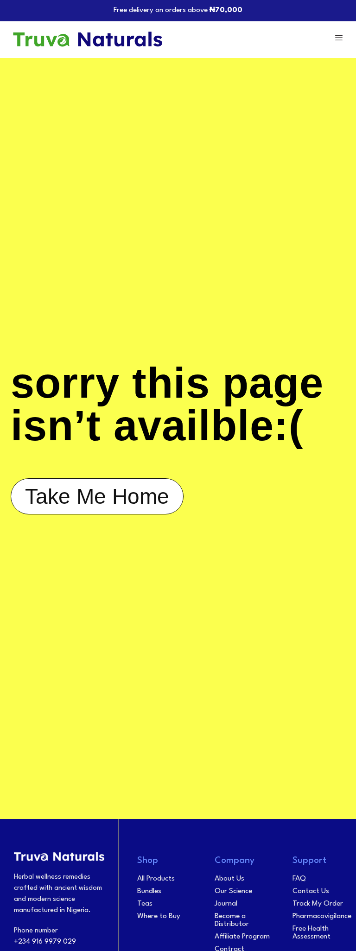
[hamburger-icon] (338, 39)
